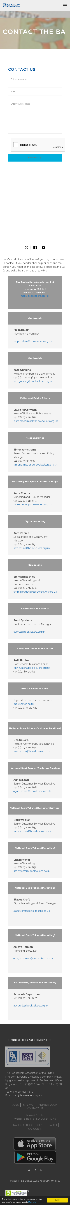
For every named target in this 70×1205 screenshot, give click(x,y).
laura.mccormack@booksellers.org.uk (35, 421)
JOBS (15, 1104)
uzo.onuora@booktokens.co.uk (31, 751)
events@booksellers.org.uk (29, 631)
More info (32, 1202)
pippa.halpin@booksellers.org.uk (32, 341)
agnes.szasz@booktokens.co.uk (32, 791)
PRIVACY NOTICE (35, 1115)
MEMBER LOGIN (48, 1104)
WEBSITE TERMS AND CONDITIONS (35, 1118)
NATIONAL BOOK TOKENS (28, 1125)
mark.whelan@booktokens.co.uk (32, 831)
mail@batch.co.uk (23, 703)
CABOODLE (35, 1128)
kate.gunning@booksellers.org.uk (32, 381)
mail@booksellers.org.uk (35, 296)
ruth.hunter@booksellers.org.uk (31, 667)
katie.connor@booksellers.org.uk (32, 504)
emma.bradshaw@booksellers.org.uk (35, 591)
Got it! (57, 1200)
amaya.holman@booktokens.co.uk (33, 958)
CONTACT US (35, 1108)
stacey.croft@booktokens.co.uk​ (31, 910)
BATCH (52, 1125)
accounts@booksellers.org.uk (30, 1005)
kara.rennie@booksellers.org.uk (31, 548)
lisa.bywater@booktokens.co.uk (31, 871)
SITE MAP (28, 1104)
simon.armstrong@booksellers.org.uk (35, 464)
